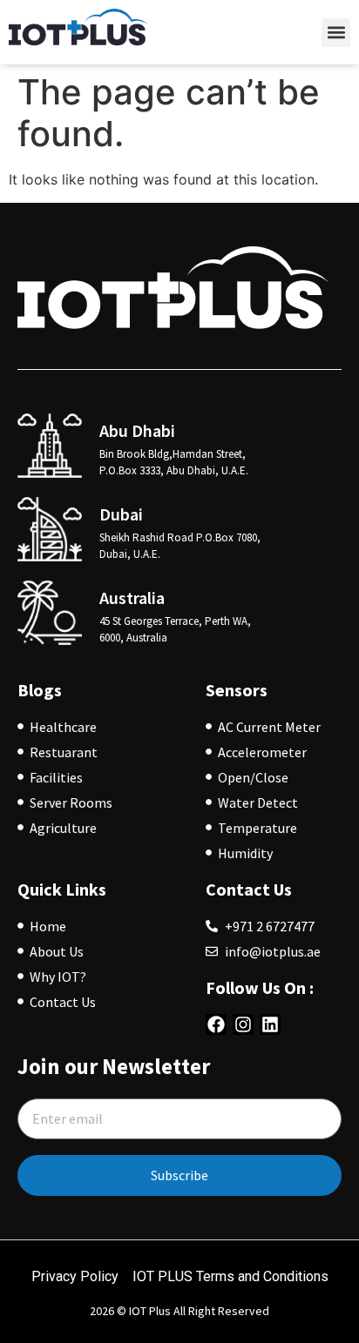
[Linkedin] (270, 1024)
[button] (336, 32)
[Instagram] (243, 1024)
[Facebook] (216, 1024)
